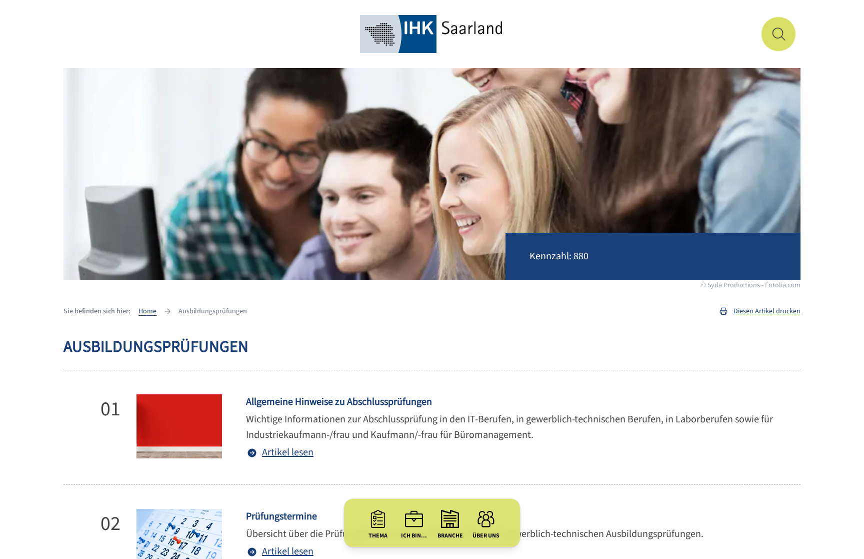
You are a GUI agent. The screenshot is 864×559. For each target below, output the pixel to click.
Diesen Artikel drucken (767, 311)
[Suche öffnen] (778, 34)
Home (147, 311)
